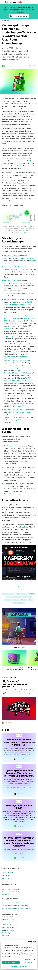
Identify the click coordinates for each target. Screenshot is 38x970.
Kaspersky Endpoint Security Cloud (11, 892)
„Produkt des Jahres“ (26, 258)
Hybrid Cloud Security (8, 927)
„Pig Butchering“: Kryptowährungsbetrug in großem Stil (15, 684)
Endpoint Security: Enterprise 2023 (17, 417)
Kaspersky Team (10, 66)
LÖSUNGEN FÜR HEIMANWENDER (12, 868)
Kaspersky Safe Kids (11, 281)
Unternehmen (24, 357)
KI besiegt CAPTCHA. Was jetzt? (19, 806)
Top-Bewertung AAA (17, 406)
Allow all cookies (10, 962)
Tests (30, 600)
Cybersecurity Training (8, 930)
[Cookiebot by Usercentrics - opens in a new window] (28, 942)
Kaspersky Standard (11, 256)
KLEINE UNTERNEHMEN (9, 885)
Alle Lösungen (6, 881)
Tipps (20, 735)
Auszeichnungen (8, 594)
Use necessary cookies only (19, 966)
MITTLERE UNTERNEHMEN (10, 898)
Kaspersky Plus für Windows (14, 267)
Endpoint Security (7, 924)
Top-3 (32, 161)
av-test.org (10, 597)
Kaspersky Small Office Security (19, 412)
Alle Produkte (5, 894)
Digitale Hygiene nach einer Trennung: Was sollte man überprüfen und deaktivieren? (19, 773)
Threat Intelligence (7, 933)
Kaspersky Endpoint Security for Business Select (15, 905)
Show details (28, 959)
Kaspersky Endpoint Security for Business (19, 410)
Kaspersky (19, 597)
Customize (27, 962)
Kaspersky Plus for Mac (12, 299)
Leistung (28, 597)
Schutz (16, 600)
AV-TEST (31, 594)
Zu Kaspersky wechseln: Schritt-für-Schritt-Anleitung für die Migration (13, 668)
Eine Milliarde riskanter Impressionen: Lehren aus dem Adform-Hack (19, 742)
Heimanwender (9, 357)
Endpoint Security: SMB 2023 (14, 420)
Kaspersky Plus (6, 875)
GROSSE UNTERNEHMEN (9, 915)
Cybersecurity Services (8, 919)
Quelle (25, 232)
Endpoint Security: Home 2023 (15, 269)
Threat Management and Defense (11, 922)
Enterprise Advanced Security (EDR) (17, 403)
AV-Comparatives (21, 594)
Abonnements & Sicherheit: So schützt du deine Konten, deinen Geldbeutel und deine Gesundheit (19, 842)
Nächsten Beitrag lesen (9, 677)
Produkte (6, 20)
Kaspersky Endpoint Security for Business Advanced (16, 908)
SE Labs (23, 600)
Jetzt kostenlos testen (19, 16)
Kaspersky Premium (7, 878)
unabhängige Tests (18, 603)
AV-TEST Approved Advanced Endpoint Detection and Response (19, 380)
